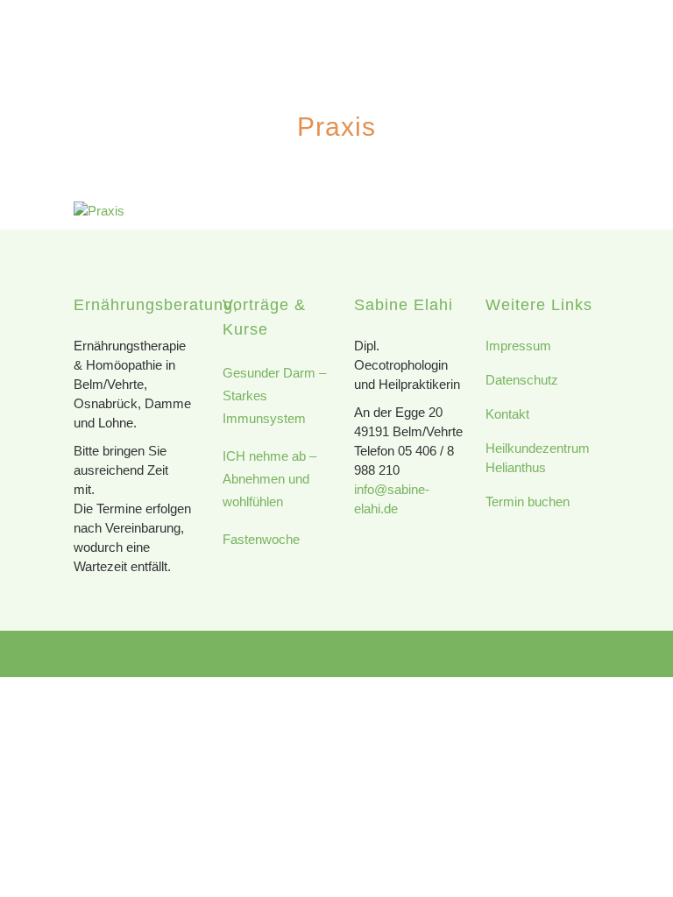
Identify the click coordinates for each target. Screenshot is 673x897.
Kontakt (507, 413)
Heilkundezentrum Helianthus (537, 458)
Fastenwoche (261, 539)
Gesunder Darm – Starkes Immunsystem (274, 395)
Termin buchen (527, 501)
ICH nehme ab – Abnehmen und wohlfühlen (269, 478)
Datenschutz (521, 379)
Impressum (518, 345)
